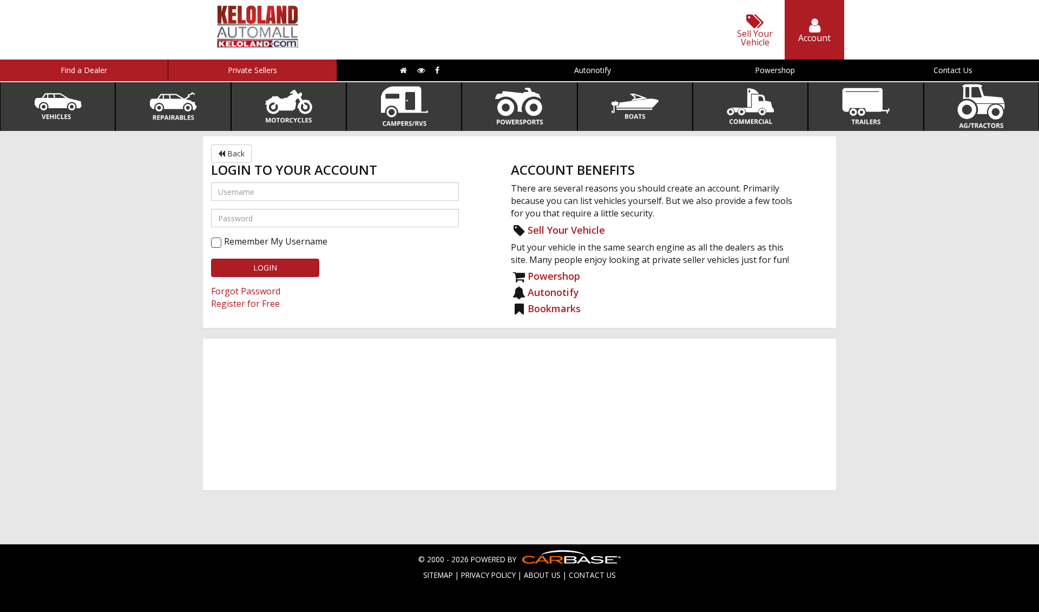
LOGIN (265, 267)
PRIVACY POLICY (488, 575)
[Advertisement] (519, 414)
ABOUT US (542, 575)
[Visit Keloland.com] (258, 44)
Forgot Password (245, 291)
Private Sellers (252, 70)
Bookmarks (554, 308)
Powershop (775, 70)
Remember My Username (275, 241)
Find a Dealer (84, 70)
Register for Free (245, 304)
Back (235, 153)
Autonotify (592, 70)
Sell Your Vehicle (566, 229)
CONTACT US (592, 575)
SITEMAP (438, 575)
